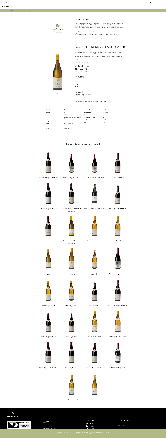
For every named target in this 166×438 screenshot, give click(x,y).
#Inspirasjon (152, 6)
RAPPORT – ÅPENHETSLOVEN (50, 428)
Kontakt (162, 6)
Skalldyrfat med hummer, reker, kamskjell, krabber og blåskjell (90, 95)
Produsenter (141, 6)
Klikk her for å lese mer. (100, 101)
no (161, 3)
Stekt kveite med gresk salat (83, 97)
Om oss (122, 6)
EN (163, 3)
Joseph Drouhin (82, 19)
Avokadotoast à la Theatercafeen (84, 94)
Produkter (131, 6)
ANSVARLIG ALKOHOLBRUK (49, 426)
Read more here (83, 435)
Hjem (114, 6)
